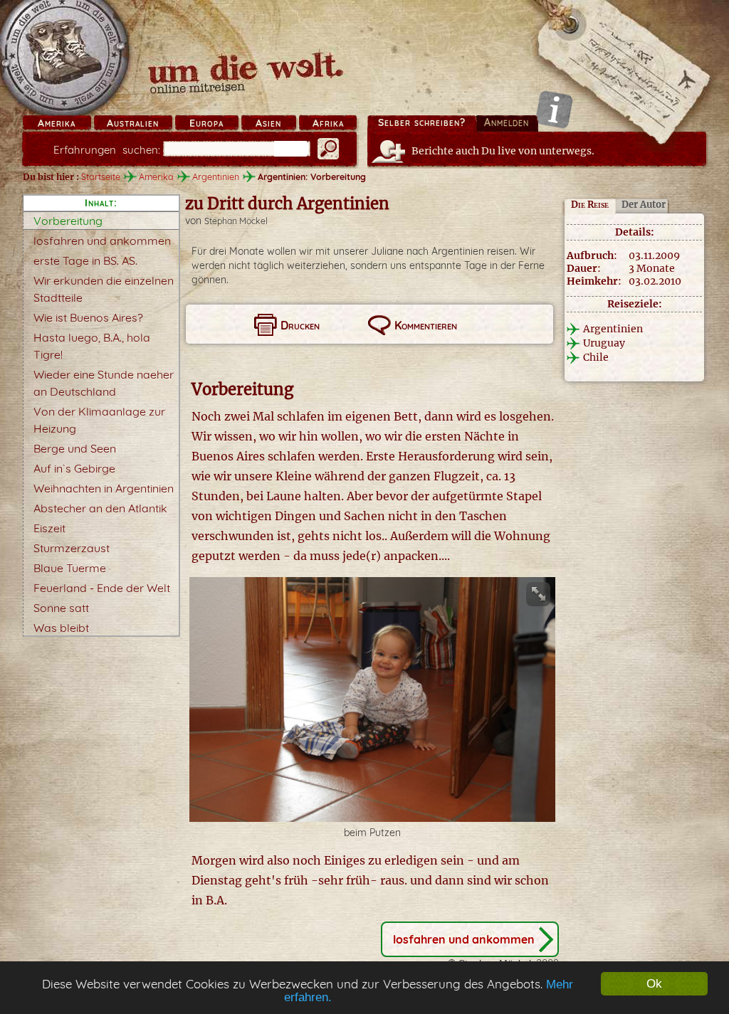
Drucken (300, 325)
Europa (206, 123)
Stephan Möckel (236, 221)
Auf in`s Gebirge (74, 468)
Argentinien (215, 176)
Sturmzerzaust (71, 548)
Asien (268, 123)
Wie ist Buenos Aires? (88, 317)
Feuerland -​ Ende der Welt (101, 588)
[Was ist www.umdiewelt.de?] (554, 109)
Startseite (100, 176)
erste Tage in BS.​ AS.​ (85, 260)
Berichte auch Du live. (502, 150)
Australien (133, 123)
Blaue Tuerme (69, 568)
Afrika (328, 123)
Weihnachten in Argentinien (103, 488)
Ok (654, 984)
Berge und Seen (74, 448)
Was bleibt (61, 627)
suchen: (106, 150)
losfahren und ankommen (102, 240)
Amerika (56, 123)
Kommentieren (425, 325)
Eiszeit (49, 528)
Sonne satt (61, 608)
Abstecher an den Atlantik (100, 508)
